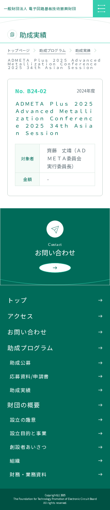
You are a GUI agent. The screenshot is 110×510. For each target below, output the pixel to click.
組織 (15, 460)
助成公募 (20, 362)
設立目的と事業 (28, 433)
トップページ (18, 50)
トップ (17, 300)
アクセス (20, 315)
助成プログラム (52, 50)
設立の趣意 (23, 419)
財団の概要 (23, 404)
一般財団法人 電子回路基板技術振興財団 (40, 8)
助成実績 (82, 50)
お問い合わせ (27, 331)
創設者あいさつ (28, 446)
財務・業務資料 (28, 474)
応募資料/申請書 (29, 376)
